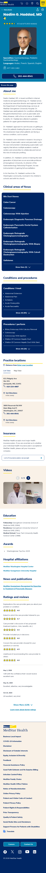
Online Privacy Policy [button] (11, 793)
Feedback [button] (7, 760)
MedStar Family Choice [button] (12, 779)
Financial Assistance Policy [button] (14, 765)
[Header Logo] (8, 2)
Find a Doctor (8, 10)
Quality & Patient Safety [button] (13, 817)
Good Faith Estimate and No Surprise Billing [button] (20, 770)
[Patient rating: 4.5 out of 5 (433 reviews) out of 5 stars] (9, 23)
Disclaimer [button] (7, 746)
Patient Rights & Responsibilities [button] (16, 808)
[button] (21, 3)
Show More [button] (21, 267)
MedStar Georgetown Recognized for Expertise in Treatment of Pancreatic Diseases (22, 587)
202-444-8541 (25, 76)
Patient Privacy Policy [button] (12, 803)
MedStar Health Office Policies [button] (15, 784)
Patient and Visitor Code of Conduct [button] (17, 798)
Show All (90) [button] (21, 313)
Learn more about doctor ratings (23, 710)
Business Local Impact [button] (12, 736)
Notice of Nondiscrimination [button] (14, 789)
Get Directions (11, 393)
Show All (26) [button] (29, 349)
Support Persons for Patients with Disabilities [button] (21, 827)
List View (7, 371)
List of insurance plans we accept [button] (16, 458)
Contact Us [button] (28, 844)
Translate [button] (10, 831)
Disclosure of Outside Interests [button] (15, 751)
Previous (18, 478)
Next (28, 478)
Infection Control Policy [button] (12, 774)
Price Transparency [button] (11, 812)
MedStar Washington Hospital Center (18, 566)
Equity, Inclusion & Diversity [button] (14, 755)
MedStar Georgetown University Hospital (19, 571)
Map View (18, 371)
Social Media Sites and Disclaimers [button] (17, 822)
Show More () (21, 705)
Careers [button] (11, 844)
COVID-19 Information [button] (12, 741)
